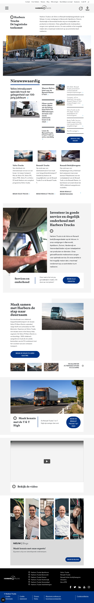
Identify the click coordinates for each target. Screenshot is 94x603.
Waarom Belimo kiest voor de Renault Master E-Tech (48, 91)
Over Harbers (35, 2)
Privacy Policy (36, 597)
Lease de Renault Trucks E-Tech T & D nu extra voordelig (48, 134)
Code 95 (83, 2)
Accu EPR (63, 582)
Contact (27, 2)
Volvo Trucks (64, 572)
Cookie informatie (9, 597)
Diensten (63, 580)
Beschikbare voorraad (66, 2)
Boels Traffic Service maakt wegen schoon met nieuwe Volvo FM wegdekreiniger (74, 123)
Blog (48, 2)
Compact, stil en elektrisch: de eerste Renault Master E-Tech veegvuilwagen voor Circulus (74, 101)
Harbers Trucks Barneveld (39, 575)
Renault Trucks (65, 575)
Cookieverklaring (82, 596)
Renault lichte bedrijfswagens (70, 577)
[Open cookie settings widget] (3, 600)
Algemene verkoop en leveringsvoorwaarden (53, 597)
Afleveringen (54, 2)
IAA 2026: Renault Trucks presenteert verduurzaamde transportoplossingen (74, 89)
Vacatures (77, 2)
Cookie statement (23, 597)
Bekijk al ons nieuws (75, 140)
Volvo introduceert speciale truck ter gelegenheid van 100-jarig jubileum (22, 93)
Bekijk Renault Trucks (45, 194)
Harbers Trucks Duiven (38, 577)
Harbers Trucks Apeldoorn (40, 572)
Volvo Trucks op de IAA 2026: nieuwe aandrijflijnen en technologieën (73, 112)
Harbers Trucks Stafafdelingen (41, 585)
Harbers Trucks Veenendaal (40, 582)
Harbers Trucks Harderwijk (40, 580)
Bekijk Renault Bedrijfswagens (66, 193)
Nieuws (43, 2)
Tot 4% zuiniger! (72, 131)
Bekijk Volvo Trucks (20, 194)
